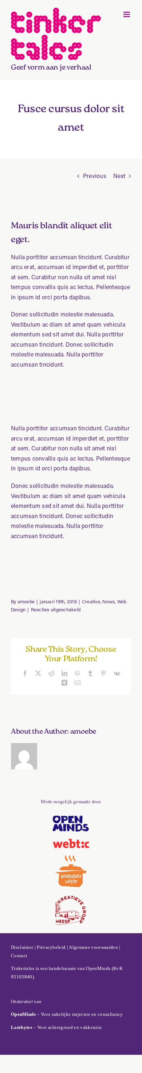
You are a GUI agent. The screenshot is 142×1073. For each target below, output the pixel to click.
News (108, 601)
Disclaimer (22, 947)
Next (119, 176)
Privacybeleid (51, 947)
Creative (91, 601)
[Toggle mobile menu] (127, 14)
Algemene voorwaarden (93, 947)
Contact (19, 955)
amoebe (26, 601)
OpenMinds (98, 968)
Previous (94, 176)
